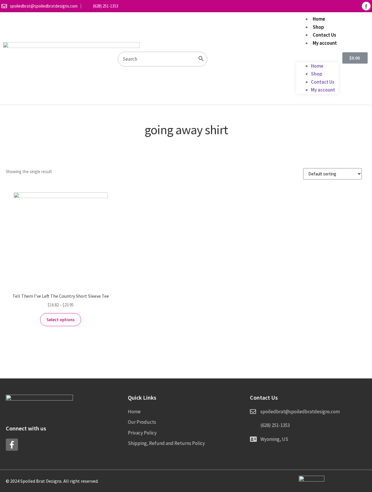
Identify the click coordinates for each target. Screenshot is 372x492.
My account (325, 43)
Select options (60, 319)
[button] (317, 58)
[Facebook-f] (366, 6)
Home (319, 19)
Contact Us (324, 35)
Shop (318, 27)
